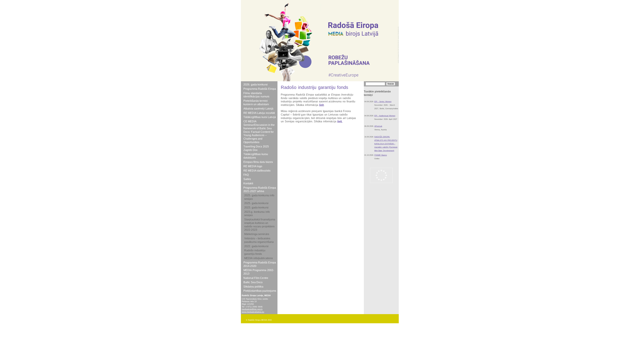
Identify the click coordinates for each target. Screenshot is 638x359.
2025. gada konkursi (256, 203)
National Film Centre (255, 278)
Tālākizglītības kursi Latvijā (259, 117)
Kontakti (248, 183)
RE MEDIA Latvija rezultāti (259, 113)
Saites (247, 179)
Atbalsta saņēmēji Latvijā (258, 108)
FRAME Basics (380, 155)
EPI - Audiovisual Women (384, 116)
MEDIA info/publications (258, 258)
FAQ (246, 174)
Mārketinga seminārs (256, 234)
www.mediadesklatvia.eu (253, 312)
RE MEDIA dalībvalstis (256, 170)
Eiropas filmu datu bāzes (258, 162)
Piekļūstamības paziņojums (259, 290)
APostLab (378, 126)
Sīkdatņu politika (253, 286)
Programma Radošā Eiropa (259, 88)
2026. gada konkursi (255, 84)
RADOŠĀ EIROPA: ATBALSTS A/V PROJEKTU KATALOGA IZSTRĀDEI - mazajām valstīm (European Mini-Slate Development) (385, 144)
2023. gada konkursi (256, 207)
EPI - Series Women (382, 102)
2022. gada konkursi (256, 246)
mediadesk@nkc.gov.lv (252, 309)
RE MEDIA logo (252, 166)
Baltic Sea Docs (253, 282)
